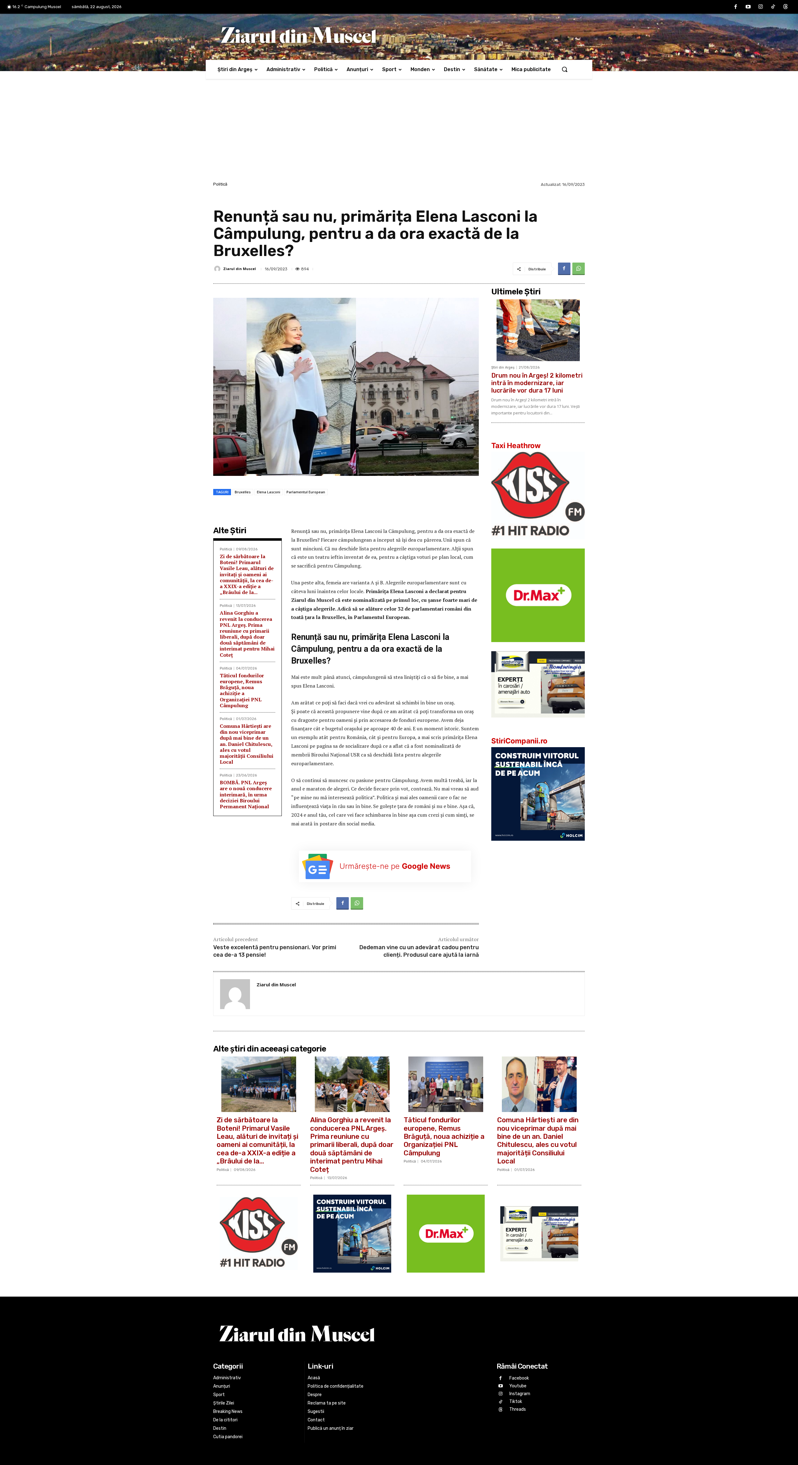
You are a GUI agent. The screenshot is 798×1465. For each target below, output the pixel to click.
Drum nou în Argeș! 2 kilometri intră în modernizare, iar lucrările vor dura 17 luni (537, 383)
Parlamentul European (305, 492)
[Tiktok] (773, 7)
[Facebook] (735, 7)
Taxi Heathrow (516, 445)
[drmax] (538, 647)
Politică (220, 184)
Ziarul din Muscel (239, 268)
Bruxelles (243, 492)
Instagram (519, 1393)
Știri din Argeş (503, 367)
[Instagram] (760, 7)
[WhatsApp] (578, 269)
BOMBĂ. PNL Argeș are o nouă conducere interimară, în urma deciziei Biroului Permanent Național (246, 794)
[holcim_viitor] (538, 846)
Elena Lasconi (268, 492)
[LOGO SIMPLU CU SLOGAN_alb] (538, 544)
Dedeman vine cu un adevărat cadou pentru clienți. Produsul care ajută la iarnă (419, 951)
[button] (564, 69)
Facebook (519, 1378)
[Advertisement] (399, 133)
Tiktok (515, 1401)
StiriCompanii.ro (519, 741)
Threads (517, 1409)
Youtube (517, 1386)
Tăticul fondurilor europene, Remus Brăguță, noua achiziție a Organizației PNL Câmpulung (242, 690)
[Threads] (785, 7)
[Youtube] (748, 7)
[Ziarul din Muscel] (218, 269)
